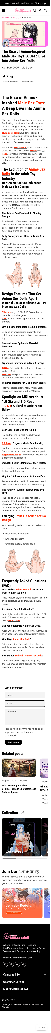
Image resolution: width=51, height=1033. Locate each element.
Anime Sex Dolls (10, 81)
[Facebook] (5, 963)
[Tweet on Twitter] (8, 76)
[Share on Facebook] (4, 76)
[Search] (34, 10)
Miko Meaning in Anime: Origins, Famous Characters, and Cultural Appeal (19, 789)
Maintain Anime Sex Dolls (28, 655)
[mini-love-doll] (25, 575)
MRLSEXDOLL (25, 1003)
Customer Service (13, 981)
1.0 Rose (6, 443)
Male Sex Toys (27, 81)
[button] (45, 10)
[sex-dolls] (25, 288)
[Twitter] (23, 963)
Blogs (17, 17)
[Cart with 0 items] (45, 10)
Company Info (11, 973)
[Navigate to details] (36, 852)
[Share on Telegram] (12, 76)
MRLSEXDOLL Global (15, 988)
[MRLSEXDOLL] (23, 10)
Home (6, 17)
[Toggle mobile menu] (8, 10)
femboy (45, 795)
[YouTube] (17, 963)
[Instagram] (11, 963)
